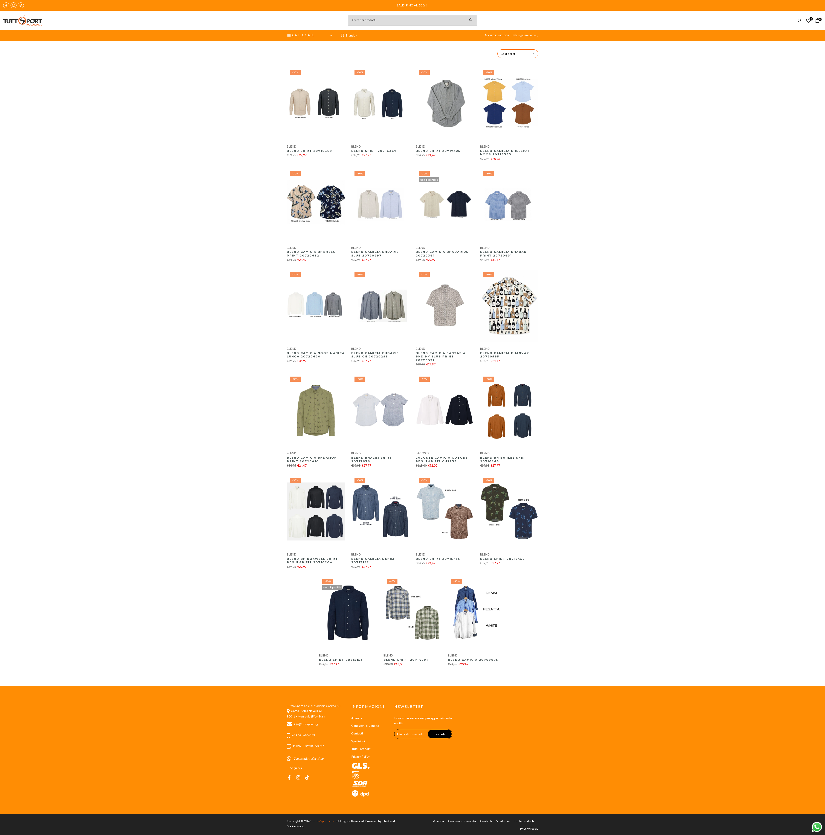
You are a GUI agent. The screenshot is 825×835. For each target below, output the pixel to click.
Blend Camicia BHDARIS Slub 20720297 (375, 253)
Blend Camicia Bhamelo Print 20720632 (311, 253)
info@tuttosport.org (526, 35)
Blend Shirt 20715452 (502, 558)
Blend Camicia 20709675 (473, 659)
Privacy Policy (360, 756)
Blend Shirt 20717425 (438, 151)
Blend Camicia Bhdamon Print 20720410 (312, 459)
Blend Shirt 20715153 (341, 659)
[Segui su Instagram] (14, 5)
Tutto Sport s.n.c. (323, 821)
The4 (386, 821)
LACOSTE (423, 453)
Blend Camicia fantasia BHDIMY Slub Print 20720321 (441, 356)
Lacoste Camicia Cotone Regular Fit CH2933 (442, 459)
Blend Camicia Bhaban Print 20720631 (503, 253)
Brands (350, 35)
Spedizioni (358, 741)
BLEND (291, 146)
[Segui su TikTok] (21, 5)
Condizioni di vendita (365, 725)
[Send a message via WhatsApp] (817, 827)
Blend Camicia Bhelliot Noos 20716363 (505, 152)
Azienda (356, 718)
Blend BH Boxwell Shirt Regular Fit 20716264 (312, 560)
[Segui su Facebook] (6, 5)
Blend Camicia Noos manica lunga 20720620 (316, 354)
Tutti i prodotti (361, 749)
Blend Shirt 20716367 (374, 151)
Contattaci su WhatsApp (308, 758)
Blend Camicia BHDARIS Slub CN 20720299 (375, 354)
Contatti (357, 733)
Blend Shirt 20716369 (309, 151)
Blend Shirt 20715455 (438, 558)
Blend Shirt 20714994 (406, 659)
